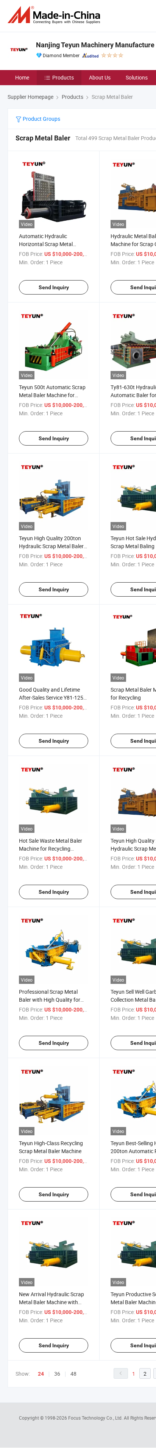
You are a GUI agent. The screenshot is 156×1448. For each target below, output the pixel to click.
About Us (100, 77)
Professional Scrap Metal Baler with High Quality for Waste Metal (49, 999)
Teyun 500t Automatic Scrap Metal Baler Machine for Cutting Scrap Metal (52, 395)
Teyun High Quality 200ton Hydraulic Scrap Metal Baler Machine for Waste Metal (51, 546)
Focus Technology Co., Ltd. (96, 1418)
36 (57, 1373)
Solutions (137, 77)
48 (73, 1373)
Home (22, 77)
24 (41, 1374)
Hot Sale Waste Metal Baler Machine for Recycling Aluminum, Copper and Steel (52, 848)
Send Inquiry (54, 287)
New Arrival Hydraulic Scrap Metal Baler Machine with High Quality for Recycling (51, 1302)
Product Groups (41, 118)
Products (63, 77)
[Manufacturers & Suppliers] (55, 15)
